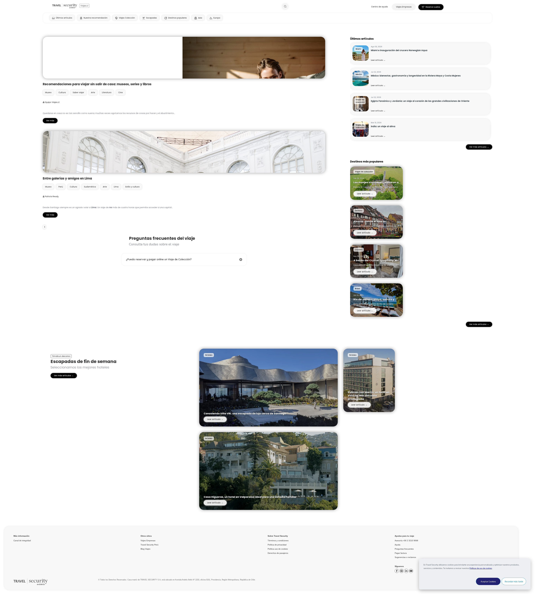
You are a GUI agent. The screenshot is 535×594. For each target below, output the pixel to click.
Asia (200, 17)
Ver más (50, 120)
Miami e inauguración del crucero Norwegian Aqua (399, 50)
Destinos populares (177, 17)
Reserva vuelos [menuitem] (433, 7)
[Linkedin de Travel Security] (406, 572)
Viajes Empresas (148, 540)
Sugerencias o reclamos (405, 557)
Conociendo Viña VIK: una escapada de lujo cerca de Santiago (245, 413)
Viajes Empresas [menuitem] (404, 6)
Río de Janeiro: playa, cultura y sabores (373, 301)
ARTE (93, 92)
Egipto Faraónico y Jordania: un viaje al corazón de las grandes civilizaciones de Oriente (420, 101)
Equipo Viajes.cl (51, 102)
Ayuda (397, 545)
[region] (421, 91)
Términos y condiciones (278, 540)
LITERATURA (106, 92)
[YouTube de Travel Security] (411, 572)
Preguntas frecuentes (404, 549)
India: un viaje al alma (383, 126)
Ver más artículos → (479, 147)
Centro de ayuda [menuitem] (379, 6)
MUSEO (48, 92)
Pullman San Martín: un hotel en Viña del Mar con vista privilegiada (368, 395)
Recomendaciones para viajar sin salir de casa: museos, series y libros (97, 84)
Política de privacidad (277, 545)
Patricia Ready (51, 196)
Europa (216, 17)
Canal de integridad (22, 540)
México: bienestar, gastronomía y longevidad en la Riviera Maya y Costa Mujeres (416, 75)
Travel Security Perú (149, 545)
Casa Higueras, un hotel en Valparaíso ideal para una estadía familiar (250, 497)
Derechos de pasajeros (278, 553)
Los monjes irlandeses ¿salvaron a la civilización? (376, 184)
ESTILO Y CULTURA (132, 186)
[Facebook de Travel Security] (397, 572)
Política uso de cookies (278, 549)
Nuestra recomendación (95, 17)
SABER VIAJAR (78, 92)
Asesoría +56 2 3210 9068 (406, 540)
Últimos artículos (64, 17)
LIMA (116, 186)
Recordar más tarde (514, 581)
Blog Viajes (145, 549)
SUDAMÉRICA (90, 186)
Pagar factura (401, 553)
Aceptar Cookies (488, 581)
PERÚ (61, 186)
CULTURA (62, 92)
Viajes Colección (127, 17)
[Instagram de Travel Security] (401, 572)
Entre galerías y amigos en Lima (67, 178)
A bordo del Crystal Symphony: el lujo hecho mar (375, 262)
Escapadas (151, 17)
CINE (120, 92)
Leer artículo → (378, 60)
